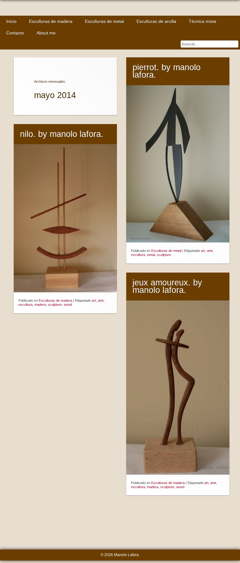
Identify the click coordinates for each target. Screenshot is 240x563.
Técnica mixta (202, 21)
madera (40, 304)
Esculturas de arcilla (156, 21)
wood (68, 304)
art (203, 251)
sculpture (164, 255)
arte (210, 251)
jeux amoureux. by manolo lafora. (167, 286)
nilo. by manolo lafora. (61, 134)
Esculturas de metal (104, 21)
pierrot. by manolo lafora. (166, 71)
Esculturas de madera (50, 21)
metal (151, 255)
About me (46, 33)
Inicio (11, 21)
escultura (138, 255)
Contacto (15, 33)
